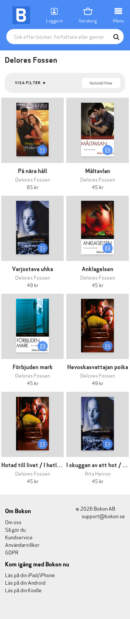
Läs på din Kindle (23, 589)
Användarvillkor (22, 544)
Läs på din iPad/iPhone (30, 574)
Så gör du (15, 529)
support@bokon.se (103, 515)
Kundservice (18, 537)
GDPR (11, 552)
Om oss (13, 521)
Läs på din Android (25, 582)
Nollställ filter (101, 82)
